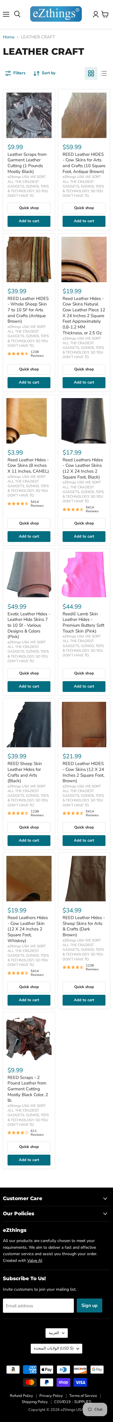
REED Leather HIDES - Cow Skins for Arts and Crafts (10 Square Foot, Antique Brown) (84, 162)
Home (8, 37)
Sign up (89, 1305)
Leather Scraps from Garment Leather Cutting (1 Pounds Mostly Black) (27, 162)
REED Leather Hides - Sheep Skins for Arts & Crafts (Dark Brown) (84, 926)
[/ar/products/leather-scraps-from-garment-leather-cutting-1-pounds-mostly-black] (29, 115)
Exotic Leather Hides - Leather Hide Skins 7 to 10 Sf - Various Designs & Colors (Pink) (29, 625)
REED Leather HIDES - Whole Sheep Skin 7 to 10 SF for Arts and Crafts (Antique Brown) (28, 310)
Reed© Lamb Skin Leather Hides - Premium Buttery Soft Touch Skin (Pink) (83, 622)
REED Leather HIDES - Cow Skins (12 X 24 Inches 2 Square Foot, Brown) (83, 772)
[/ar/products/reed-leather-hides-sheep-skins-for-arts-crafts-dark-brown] (84, 878)
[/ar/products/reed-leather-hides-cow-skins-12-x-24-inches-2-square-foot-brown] (84, 724)
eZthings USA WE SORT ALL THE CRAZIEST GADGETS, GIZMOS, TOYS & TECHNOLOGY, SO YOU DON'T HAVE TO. (28, 186)
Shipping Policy (35, 1402)
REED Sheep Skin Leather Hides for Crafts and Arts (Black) (25, 772)
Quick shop (29, 208)
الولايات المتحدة (54, 1348)
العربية (54, 1333)
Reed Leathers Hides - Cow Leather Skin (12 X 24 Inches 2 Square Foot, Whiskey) (28, 929)
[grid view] (91, 73)
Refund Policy (21, 1395)
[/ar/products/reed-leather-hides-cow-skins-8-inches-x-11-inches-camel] (29, 421)
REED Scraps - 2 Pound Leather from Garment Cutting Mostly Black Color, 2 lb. (28, 1089)
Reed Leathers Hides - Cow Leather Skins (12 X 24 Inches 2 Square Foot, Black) (83, 468)
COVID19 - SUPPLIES (72, 1402)
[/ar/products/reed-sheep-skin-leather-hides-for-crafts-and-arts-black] (29, 724)
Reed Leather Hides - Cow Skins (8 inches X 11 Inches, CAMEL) (28, 465)
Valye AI (34, 1260)
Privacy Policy (51, 1395)
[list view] (103, 73)
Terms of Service (83, 1395)
